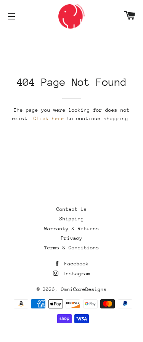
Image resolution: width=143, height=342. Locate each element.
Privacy (71, 238)
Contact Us (71, 209)
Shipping (71, 219)
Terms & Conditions (71, 247)
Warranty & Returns (71, 228)
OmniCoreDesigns (84, 289)
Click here (49, 118)
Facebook (75, 264)
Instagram (75, 273)
